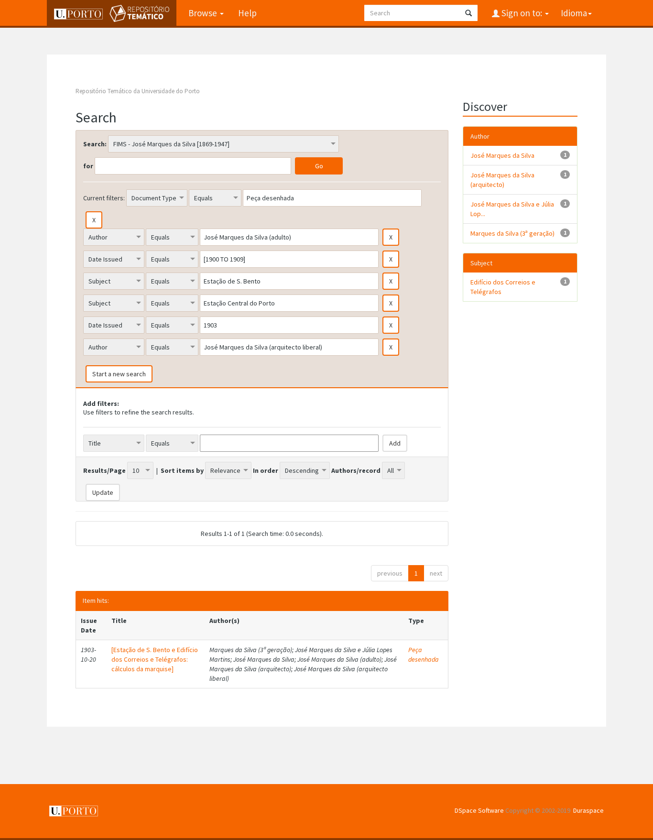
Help (247, 13)
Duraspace (588, 810)
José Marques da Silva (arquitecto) (502, 180)
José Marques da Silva (502, 155)
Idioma (574, 13)
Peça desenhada (423, 654)
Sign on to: (522, 13)
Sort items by (182, 470)
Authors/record (356, 470)
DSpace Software (479, 810)
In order (265, 470)
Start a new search (119, 374)
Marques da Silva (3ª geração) (512, 233)
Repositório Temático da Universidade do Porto (138, 91)
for (88, 166)
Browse (203, 13)
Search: (95, 144)
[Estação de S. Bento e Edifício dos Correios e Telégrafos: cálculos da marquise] (154, 659)
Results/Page (104, 470)
